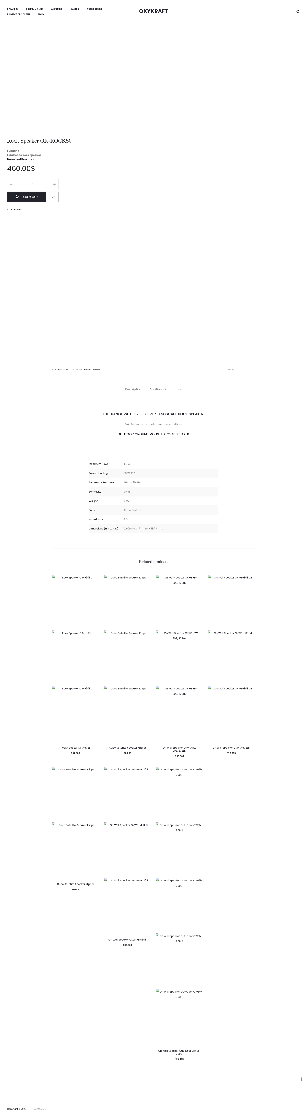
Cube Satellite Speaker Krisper (127, 747)
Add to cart (30, 197)
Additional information (165, 389)
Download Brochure (20, 159)
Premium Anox (34, 8)
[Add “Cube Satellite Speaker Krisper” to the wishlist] (146, 579)
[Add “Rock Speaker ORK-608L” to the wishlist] (94, 579)
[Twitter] (283, 1109)
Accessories (95, 8)
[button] (14, 210)
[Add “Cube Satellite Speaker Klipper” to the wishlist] (94, 771)
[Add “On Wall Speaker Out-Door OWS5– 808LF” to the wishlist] (198, 771)
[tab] (133, 389)
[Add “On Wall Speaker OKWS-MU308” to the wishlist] (146, 771)
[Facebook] (291, 1109)
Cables (74, 8)
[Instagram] (299, 1109)
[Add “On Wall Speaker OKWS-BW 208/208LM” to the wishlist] (198, 579)
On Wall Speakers (91, 369)
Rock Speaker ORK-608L (75, 747)
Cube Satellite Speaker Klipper (75, 884)
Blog (41, 14)
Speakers (12, 8)
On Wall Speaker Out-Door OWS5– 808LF (179, 1052)
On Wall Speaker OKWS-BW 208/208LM (179, 749)
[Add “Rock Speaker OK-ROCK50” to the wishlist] (53, 197)
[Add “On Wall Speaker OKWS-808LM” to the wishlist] (250, 579)
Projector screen (18, 14)
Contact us (39, 1108)
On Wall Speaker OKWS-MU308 (127, 939)
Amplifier (57, 8)
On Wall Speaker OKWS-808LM (231, 747)
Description (133, 389)
